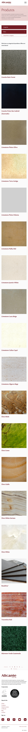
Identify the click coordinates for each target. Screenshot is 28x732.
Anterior (6, 667)
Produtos (3, 705)
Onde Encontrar (5, 707)
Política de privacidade (23, 726)
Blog (2, 710)
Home (2, 703)
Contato (3, 712)
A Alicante (3, 708)
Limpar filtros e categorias (8, 35)
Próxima (15, 669)
